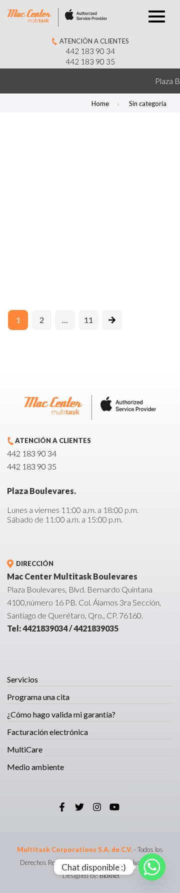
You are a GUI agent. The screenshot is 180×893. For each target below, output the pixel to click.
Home (100, 104)
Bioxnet (110, 876)
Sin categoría (147, 104)
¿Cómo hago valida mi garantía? (61, 714)
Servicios (22, 679)
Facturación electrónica (47, 731)
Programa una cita (38, 697)
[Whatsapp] (152, 867)
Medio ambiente (35, 767)
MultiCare (24, 749)
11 (88, 319)
